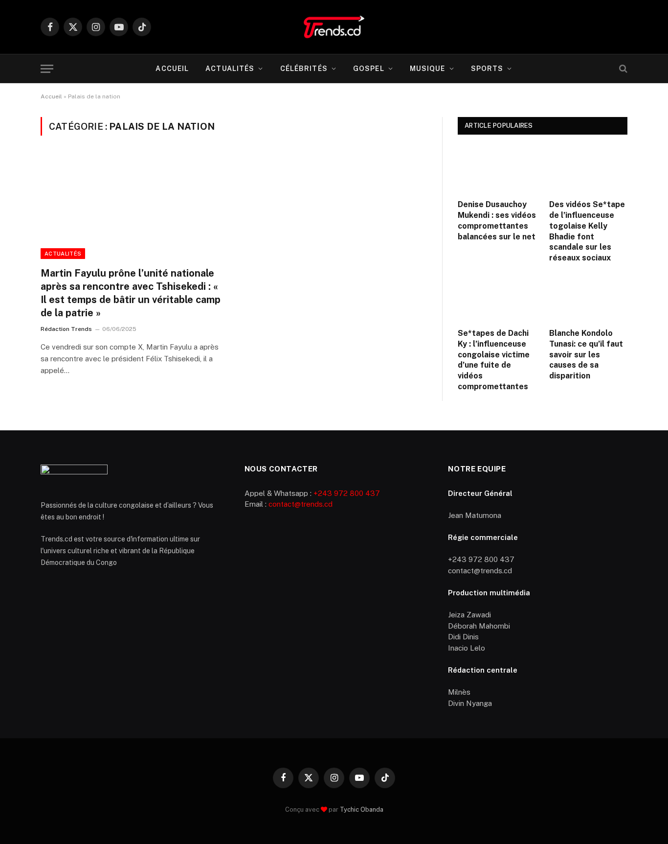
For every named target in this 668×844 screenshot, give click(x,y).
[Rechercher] (622, 69)
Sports (487, 68)
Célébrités (304, 68)
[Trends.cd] (334, 27)
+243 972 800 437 (346, 493)
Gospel (368, 68)
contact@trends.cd (300, 504)
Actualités (229, 68)
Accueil (172, 68)
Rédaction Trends (66, 329)
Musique (427, 68)
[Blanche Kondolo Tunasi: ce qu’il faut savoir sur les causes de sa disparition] (588, 298)
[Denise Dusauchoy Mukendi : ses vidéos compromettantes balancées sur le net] (497, 169)
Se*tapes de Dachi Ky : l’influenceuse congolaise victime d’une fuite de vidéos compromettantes (494, 359)
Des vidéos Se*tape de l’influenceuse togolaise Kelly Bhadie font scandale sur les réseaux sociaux (587, 231)
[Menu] (47, 69)
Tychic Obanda (361, 809)
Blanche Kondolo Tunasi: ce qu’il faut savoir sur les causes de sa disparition (586, 354)
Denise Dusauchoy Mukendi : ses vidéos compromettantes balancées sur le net (497, 220)
